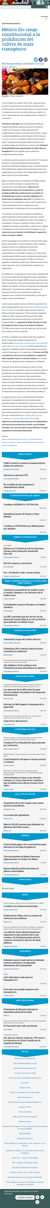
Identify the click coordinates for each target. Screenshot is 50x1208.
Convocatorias (25, 879)
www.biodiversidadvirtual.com (25, 1068)
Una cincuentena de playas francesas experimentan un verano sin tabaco (22, 857)
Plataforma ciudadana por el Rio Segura (25, 1092)
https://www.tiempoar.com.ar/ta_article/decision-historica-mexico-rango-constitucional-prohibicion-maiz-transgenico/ (23, 442)
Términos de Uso (20, 1193)
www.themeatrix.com (25, 1138)
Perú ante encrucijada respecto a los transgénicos (21, 990)
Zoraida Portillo (9, 995)
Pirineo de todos (25, 1121)
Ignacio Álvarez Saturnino (12, 643)
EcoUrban (25, 1082)
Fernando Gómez (13, 63)
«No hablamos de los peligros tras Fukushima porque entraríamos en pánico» (25, 666)
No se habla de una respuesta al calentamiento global (19, 486)
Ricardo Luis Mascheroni (12, 576)
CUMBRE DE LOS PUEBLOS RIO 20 (25, 537)
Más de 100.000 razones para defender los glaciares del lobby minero (24, 825)
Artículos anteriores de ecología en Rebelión (25, 1177)
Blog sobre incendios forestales (25, 1116)
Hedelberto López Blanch (11, 469)
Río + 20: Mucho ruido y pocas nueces (22, 572)
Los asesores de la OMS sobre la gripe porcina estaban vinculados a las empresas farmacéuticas (24, 692)
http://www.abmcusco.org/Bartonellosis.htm (25, 1102)
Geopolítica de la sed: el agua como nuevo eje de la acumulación (24, 804)
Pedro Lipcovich (9, 724)
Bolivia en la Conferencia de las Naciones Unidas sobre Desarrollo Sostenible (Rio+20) (24, 551)
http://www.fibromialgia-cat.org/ (25, 1063)
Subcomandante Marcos (11, 557)
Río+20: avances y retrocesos (18, 563)
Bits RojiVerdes (25, 1133)
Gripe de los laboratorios (16, 720)
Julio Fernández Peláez (11, 479)
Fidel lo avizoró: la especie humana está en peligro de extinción (24, 464)
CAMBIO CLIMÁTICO (25, 454)
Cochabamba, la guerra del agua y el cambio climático (25, 606)
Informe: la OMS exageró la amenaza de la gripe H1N (24, 705)
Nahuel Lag (7, 831)
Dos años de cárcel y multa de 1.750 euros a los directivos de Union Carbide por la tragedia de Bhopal (24, 1040)
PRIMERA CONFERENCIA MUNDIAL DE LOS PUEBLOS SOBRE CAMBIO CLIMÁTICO (25, 582)
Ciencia (25, 895)
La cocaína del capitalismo (16, 815)
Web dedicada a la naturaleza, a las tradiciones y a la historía (25, 1144)
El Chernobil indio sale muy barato (20, 1025)
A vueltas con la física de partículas (21, 906)
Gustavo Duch (8, 818)
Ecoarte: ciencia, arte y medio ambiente (25, 1172)
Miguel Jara (7, 922)
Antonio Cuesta (8, 765)
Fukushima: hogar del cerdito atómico (22, 639)
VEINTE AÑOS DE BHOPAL (25, 1000)
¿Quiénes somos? (25, 1197)
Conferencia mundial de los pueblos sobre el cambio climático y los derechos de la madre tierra (24, 592)
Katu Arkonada (8, 567)
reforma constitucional (11, 139)
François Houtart (9, 599)
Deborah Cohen (8, 698)
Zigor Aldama (8, 1029)
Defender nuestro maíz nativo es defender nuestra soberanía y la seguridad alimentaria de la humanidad (24, 963)
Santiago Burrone (9, 809)
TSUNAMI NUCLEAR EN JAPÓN (25, 630)
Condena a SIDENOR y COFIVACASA (21, 504)
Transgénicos (25, 951)
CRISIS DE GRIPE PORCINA (25, 676)
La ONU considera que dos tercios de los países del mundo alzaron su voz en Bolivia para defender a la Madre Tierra (24, 619)
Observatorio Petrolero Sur (25, 1058)
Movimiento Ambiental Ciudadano (25, 1167)
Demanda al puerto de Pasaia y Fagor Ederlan (21, 515)
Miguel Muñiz (8, 655)
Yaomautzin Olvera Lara (11, 969)
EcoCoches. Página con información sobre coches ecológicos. (25, 1151)
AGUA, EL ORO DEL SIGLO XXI (25, 794)
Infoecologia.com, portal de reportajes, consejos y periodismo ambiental (25, 1183)
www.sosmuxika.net (25, 1097)
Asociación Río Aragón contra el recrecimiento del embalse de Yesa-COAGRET (25, 1127)
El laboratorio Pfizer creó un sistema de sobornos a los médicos (23, 917)
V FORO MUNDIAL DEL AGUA (25, 729)
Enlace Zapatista (25, 1111)
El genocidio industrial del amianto (25, 495)
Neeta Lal (6, 1015)
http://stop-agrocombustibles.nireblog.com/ (25, 1078)
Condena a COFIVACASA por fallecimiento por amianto (24, 527)
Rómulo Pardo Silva (10, 491)
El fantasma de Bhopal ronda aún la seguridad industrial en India (21, 1010)
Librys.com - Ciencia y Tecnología (25, 1158)
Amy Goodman (8, 611)
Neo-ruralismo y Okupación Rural (25, 1162)
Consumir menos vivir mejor (25, 1073)
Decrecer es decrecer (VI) (16, 475)
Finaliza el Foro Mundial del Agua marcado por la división (24, 744)
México (13, 66)
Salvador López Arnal (10, 910)
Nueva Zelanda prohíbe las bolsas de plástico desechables (21, 869)
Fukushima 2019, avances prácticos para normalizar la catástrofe (23, 650)
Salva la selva (25, 1087)
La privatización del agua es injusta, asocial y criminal (25, 760)
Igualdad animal (25, 1107)
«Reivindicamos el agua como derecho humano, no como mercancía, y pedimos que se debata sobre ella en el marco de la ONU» (23, 781)
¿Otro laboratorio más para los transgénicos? (18, 978)
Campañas (25, 835)
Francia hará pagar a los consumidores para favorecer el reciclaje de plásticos (25, 845)
